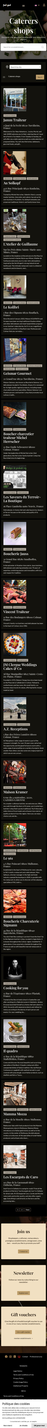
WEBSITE (23, 1366)
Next (28, 1210)
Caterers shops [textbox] (14, 76)
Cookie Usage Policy (20, 1382)
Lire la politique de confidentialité (13, 1418)
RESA (23, 1391)
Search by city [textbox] (16, 67)
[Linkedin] (14, 1356)
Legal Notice (17, 1371)
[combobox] (25, 67)
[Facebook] (6, 1356)
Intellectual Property (20, 1386)
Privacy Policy (18, 1378)
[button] (23, 5)
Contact (25, 1357)
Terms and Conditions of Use (23, 1375)
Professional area (36, 1357)
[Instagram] (10, 1356)
